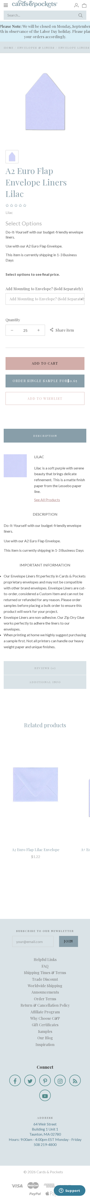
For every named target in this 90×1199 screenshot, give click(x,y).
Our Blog (45, 1037)
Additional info (45, 682)
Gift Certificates (45, 1024)
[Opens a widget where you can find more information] (69, 1191)
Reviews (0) (45, 668)
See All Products (47, 499)
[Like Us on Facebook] (15, 1080)
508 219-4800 (45, 1144)
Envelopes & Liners (36, 47)
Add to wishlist (45, 398)
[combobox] (45, 298)
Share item (65, 330)
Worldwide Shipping (45, 985)
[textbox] (45, 298)
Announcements (45, 992)
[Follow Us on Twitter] (30, 1080)
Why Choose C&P (45, 1018)
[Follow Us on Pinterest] (45, 1080)
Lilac (9, 212)
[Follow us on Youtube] (45, 1095)
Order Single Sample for (45, 381)
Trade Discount (45, 979)
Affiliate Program (45, 1011)
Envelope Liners (74, 47)
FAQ (45, 966)
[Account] (76, 5)
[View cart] (84, 5)
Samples (45, 1031)
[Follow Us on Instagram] (60, 1080)
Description (45, 436)
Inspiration (45, 1044)
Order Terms (45, 998)
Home (9, 47)
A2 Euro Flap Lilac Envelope (35, 849)
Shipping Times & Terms (45, 972)
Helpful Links (45, 959)
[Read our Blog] (75, 1080)
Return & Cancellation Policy (45, 1005)
